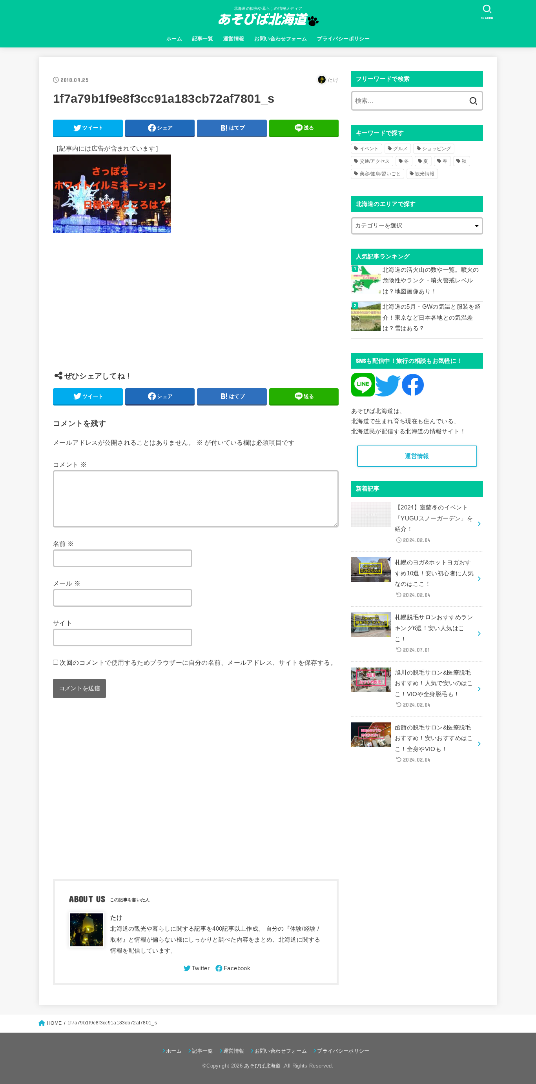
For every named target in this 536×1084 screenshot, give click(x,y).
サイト (62, 622)
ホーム (174, 39)
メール (66, 583)
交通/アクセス (375, 161)
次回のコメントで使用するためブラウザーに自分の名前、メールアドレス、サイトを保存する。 (198, 662)
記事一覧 (202, 39)
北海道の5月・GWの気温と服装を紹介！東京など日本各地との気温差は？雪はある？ (432, 317)
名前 (63, 543)
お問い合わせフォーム (280, 39)
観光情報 (424, 173)
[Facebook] (232, 968)
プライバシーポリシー (343, 39)
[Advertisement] (196, 308)
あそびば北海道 (262, 1066)
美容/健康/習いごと (380, 173)
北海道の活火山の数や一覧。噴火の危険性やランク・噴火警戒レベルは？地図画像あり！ (431, 281)
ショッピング (436, 148)
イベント (369, 148)
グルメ (400, 148)
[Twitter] (196, 968)
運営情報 (233, 39)
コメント (70, 464)
